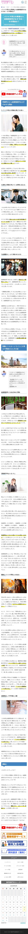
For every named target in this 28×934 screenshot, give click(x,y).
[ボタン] (22, 2)
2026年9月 (23, 922)
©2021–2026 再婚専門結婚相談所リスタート (14, 931)
